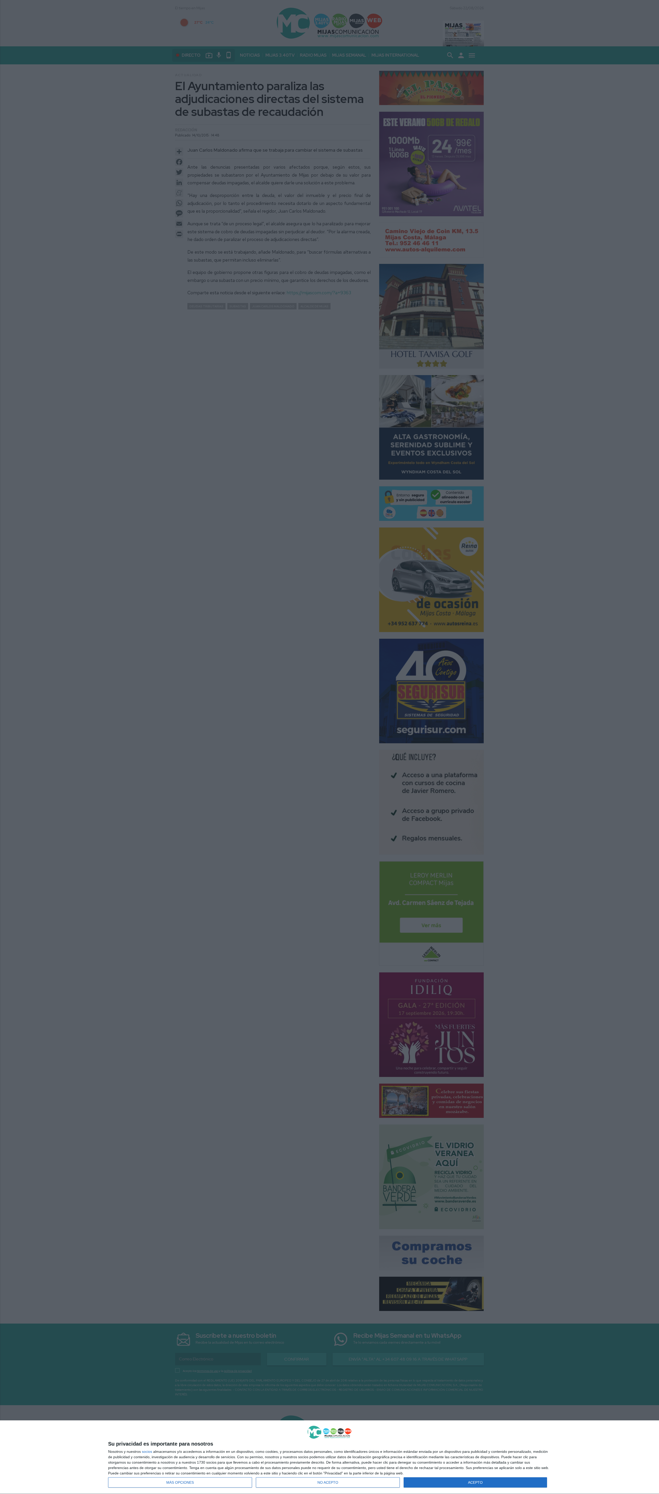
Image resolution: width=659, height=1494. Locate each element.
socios (147, 1451)
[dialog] (329, 1457)
